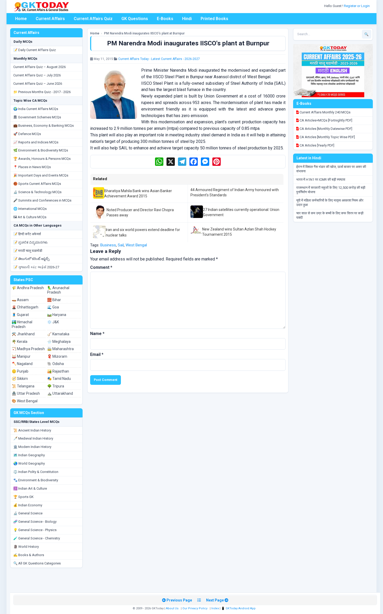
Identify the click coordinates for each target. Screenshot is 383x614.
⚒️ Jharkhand (23, 334)
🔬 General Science (27, 513)
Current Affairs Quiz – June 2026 (37, 84)
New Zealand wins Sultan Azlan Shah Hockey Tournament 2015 (239, 231)
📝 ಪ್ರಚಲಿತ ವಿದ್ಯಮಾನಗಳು (30, 242)
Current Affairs (50, 18)
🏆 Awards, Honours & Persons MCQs (42, 159)
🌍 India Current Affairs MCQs (35, 109)
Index (215, 608)
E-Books (165, 18)
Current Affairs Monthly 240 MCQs (324, 112)
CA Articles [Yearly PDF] (316, 145)
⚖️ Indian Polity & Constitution (35, 472)
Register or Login (357, 6)
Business (108, 245)
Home (21, 18)
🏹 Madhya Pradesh (28, 349)
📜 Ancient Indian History (32, 430)
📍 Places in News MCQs (32, 167)
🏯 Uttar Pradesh (26, 393)
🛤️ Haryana (56, 315)
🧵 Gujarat (20, 315)
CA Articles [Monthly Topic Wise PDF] (327, 137)
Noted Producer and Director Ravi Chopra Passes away (140, 212)
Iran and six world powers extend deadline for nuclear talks (143, 232)
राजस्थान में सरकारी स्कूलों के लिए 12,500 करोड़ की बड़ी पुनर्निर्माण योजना (330, 190)
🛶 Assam (20, 300)
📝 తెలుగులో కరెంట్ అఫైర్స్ (31, 259)
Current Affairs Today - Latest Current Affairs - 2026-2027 (159, 59)
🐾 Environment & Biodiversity (35, 480)
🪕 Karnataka (58, 334)
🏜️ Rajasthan (58, 371)
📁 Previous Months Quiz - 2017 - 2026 (42, 92)
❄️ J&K (53, 322)
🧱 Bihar (54, 300)
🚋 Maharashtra (60, 349)
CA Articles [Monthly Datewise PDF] (325, 129)
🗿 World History (26, 547)
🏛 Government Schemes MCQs (37, 117)
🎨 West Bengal (25, 401)
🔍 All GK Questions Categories (37, 563)
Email (96, 354)
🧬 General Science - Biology (35, 522)
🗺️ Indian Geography (29, 455)
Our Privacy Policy (194, 608)
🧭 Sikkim (20, 378)
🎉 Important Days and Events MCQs (40, 175)
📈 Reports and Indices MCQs (35, 142)
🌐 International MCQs (30, 209)
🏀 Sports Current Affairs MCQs (37, 184)
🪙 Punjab (20, 371)
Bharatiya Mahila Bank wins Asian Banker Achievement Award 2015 (138, 193)
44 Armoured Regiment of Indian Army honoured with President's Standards (234, 192)
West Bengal (136, 245)
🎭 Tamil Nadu (59, 378)
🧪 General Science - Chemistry (36, 538)
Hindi (187, 18)
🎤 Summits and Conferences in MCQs (42, 200)
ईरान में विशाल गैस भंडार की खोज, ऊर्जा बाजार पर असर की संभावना (331, 169)
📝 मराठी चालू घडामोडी (27, 251)
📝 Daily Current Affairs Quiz (34, 50)
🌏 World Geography (29, 463)
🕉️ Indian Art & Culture (30, 488)
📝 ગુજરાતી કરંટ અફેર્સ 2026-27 (36, 267)
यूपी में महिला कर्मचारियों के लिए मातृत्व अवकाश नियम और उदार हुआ (329, 202)
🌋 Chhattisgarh (25, 307)
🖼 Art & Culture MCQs (29, 217)
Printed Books (214, 18)
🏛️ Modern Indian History (32, 447)
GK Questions (134, 18)
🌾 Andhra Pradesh (28, 288)
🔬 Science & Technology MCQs (37, 192)
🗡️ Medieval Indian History (33, 438)
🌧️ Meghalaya (59, 341)
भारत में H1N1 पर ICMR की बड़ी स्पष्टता (320, 179)
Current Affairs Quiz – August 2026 (39, 67)
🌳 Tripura (55, 386)
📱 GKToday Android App (238, 608)
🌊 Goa (53, 307)
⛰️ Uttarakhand (60, 393)
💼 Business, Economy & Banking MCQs (43, 125)
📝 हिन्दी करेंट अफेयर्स (27, 234)
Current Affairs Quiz (93, 18)
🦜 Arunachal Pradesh (58, 290)
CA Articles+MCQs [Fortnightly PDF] (325, 120)
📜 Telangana (23, 386)
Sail (121, 245)
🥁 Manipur (21, 356)
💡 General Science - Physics (35, 530)
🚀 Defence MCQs (27, 134)
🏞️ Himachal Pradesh (22, 324)
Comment (101, 267)
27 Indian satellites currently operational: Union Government (241, 212)
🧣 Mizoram (57, 356)
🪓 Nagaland (22, 364)
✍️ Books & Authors (28, 555)
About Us (172, 608)
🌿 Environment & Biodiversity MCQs (40, 150)
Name (97, 333)
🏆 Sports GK (23, 497)
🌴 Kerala (19, 341)
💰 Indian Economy (27, 505)
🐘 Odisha (55, 364)
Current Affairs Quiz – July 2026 (37, 75)
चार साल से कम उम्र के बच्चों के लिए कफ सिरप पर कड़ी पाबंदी (329, 215)
